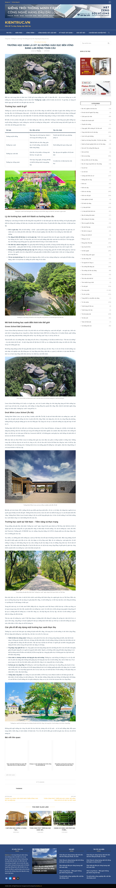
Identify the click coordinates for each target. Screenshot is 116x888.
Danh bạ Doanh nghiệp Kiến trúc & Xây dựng (96, 144)
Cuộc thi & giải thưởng (96, 136)
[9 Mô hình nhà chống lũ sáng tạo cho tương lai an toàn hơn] (16, 818)
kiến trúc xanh (10, 775)
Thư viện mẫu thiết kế (96, 278)
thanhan (39, 51)
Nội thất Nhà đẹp (96, 227)
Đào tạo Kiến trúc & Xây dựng (96, 160)
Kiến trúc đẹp (96, 187)
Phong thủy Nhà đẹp (96, 243)
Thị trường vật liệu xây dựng (96, 270)
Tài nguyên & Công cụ (96, 262)
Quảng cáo (7, 2)
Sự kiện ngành (96, 250)
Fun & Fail (96, 168)
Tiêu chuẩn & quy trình (96, 282)
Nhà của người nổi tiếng (96, 223)
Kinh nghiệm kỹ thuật (96, 199)
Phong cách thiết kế (96, 235)
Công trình (30, 32)
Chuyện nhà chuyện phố (97, 32)
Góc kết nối (80, 32)
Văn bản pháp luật (96, 314)
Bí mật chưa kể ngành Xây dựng (96, 112)
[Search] (109, 32)
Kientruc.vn (8, 855)
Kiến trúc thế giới (96, 195)
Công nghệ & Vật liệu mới (47, 32)
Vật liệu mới (96, 318)
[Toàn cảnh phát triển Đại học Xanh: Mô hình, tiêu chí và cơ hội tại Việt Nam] (40, 818)
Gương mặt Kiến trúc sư (96, 175)
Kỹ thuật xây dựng (66, 32)
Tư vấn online (96, 302)
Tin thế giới (96, 286)
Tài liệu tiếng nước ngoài (96, 254)
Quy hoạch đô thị (96, 247)
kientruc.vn (39, 886)
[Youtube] (14, 878)
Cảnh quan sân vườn (96, 116)
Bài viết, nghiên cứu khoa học (96, 108)
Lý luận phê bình (96, 207)
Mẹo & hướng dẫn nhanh (96, 215)
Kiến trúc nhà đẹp (96, 191)
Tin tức (9, 32)
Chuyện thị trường (96, 124)
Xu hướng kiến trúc (96, 325)
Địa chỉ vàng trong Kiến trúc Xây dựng (96, 164)
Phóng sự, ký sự (96, 239)
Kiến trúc (18, 32)
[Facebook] (109, 2)
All (100, 849)
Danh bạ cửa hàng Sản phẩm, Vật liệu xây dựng (96, 140)
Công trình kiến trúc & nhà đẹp (96, 132)
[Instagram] (17, 878)
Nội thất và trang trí (96, 231)
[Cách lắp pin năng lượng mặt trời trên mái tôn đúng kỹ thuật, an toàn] (44, 861)
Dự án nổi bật (96, 152)
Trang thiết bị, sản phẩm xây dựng (96, 298)
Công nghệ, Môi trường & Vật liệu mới (96, 128)
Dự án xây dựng (96, 156)
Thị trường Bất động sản (96, 266)
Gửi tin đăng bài (15, 2)
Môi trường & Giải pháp (96, 219)
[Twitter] (10, 878)
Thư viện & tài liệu (96, 274)
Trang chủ (7, 38)
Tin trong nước (96, 290)
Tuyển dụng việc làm (96, 310)
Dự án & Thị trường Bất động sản (96, 148)
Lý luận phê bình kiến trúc (96, 211)
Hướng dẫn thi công (96, 179)
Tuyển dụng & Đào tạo (96, 306)
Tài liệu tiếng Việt (96, 258)
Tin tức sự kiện (96, 294)
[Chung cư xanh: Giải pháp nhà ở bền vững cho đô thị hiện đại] (64, 818)
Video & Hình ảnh (96, 322)
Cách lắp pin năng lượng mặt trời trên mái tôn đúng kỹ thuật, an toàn (44, 868)
